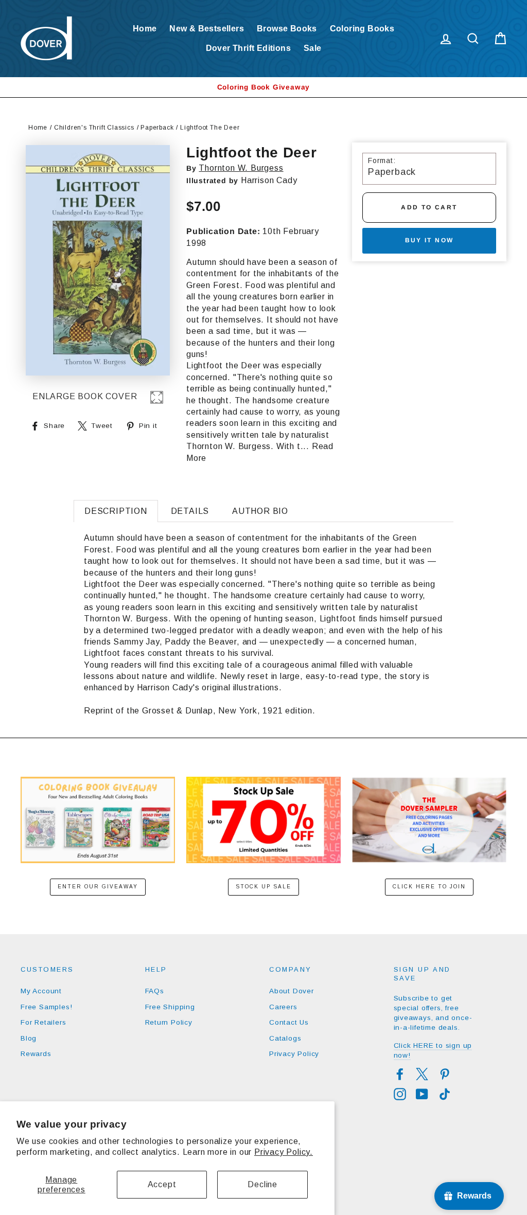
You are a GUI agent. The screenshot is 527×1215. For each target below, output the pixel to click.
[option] (263, 87)
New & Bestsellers (206, 28)
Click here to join (429, 886)
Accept (162, 1184)
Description (115, 511)
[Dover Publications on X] (422, 1074)
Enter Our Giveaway (98, 886)
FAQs (154, 991)
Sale (313, 48)
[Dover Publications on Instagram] (400, 1094)
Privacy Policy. (283, 1152)
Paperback (156, 127)
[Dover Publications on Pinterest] (444, 1074)
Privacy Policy (294, 1054)
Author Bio (260, 511)
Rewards (36, 1054)
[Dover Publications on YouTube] (422, 1094)
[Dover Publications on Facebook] (400, 1074)
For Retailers (43, 1022)
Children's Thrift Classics (94, 127)
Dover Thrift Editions (248, 48)
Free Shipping (170, 1007)
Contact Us (289, 1022)
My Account (41, 991)
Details (190, 511)
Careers (283, 1007)
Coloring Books (362, 28)
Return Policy (168, 1022)
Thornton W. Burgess (241, 168)
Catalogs (285, 1038)
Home (145, 28)
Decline (262, 1184)
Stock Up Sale (263, 886)
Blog (29, 1038)
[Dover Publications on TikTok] (444, 1094)
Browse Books (287, 28)
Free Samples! (46, 1007)
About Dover (291, 991)
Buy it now (429, 240)
